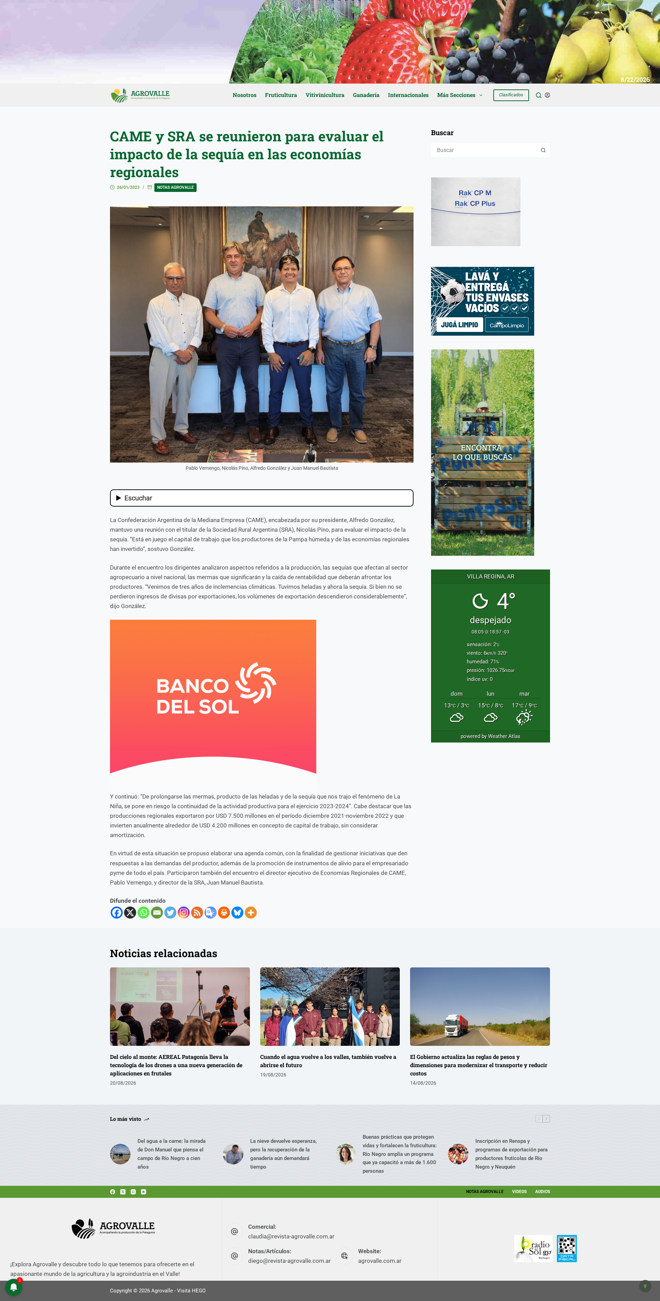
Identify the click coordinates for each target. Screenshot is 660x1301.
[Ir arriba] (645, 1286)
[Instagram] (184, 913)
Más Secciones (456, 94)
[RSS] (197, 913)
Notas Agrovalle (175, 187)
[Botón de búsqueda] (543, 150)
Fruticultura (281, 94)
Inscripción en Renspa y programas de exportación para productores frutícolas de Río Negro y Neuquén (511, 1154)
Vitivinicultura (325, 94)
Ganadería (366, 94)
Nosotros (244, 94)
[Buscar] (538, 95)
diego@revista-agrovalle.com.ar (289, 1260)
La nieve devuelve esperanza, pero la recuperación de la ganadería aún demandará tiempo (283, 1154)
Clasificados (511, 94)
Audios (542, 1191)
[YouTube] (143, 1191)
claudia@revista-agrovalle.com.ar (291, 1236)
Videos (519, 1191)
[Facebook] (117, 913)
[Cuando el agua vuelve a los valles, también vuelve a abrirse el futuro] (330, 1006)
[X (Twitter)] (122, 1191)
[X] (130, 913)
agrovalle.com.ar (380, 1260)
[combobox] (484, 150)
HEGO (199, 1291)
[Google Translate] (211, 913)
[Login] (547, 95)
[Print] (224, 913)
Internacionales (408, 94)
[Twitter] (170, 913)
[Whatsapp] (144, 913)
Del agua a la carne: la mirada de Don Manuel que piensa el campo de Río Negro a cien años (172, 1154)
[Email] (157, 913)
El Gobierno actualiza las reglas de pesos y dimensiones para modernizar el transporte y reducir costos (478, 1065)
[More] (251, 913)
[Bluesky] (237, 913)
